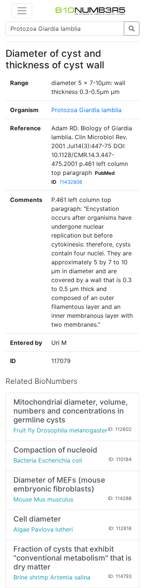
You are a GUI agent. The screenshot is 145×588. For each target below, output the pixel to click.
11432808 (70, 182)
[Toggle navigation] (22, 10)
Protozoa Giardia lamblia (86, 110)
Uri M (59, 342)
